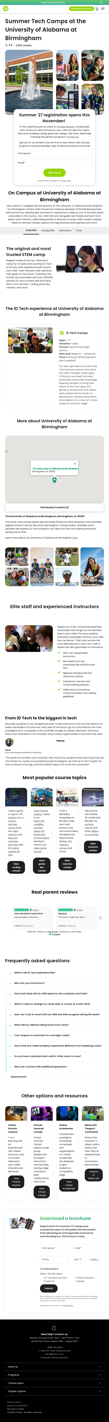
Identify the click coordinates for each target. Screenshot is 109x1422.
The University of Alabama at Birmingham (55, 468)
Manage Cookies (15, 1409)
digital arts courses (92, 833)
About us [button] (13, 1366)
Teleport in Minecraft (93, 1175)
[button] (80, 259)
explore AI (13, 817)
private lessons (65, 126)
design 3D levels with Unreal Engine (41, 835)
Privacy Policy (66, 181)
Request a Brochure (81, 8)
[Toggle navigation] (103, 8)
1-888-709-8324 (54, 1347)
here (75, 537)
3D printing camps (91, 824)
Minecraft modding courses (39, 824)
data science (13, 833)
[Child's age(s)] (94, 1259)
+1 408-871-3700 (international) (54, 1351)
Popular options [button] (17, 1391)
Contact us (72, 137)
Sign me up (54, 172)
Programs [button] (13, 1375)
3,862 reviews (24, 45)
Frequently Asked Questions (54, 1357)
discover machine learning (13, 841)
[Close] (74, 463)
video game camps (40, 849)
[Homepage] (6, 8)
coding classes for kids (14, 851)
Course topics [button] (16, 1383)
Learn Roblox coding (41, 812)
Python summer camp (12, 824)
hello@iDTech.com (54, 1354)
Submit (49, 1288)
